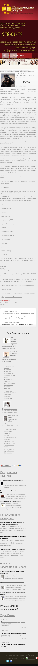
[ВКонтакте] (12, 465)
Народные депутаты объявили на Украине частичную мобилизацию (10, 394)
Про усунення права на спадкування (10, 501)
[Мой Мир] (19, 465)
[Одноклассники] (17, 465)
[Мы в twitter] (7, 661)
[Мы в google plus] (36, 658)
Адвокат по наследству (6, 70)
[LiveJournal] (21, 465)
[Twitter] (14, 465)
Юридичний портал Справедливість (12, 297)
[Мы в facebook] (10, 661)
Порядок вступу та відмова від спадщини (12, 549)
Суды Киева (7, 615)
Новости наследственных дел (21, 70)
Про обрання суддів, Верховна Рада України (9, 451)
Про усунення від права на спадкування (11, 480)
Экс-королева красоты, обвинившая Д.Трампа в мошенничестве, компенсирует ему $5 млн (9, 371)
